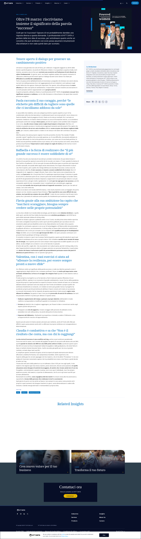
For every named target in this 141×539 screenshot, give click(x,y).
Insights (102, 514)
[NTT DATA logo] (6, 3)
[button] (127, 3)
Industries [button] (19, 3)
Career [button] (66, 3)
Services (74, 517)
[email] (93, 102)
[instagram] (21, 514)
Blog (18, 392)
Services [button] (28, 3)
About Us (102, 517)
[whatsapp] (106, 102)
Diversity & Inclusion (34, 392)
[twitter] (103, 102)
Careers (102, 521)
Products (74, 521)
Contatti (135, 3)
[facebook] (96, 102)
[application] (70, 535)
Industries (74, 514)
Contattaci (89, 91)
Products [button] (38, 3)
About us (24, 392)
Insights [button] (47, 3)
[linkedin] (99, 102)
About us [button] (56, 3)
